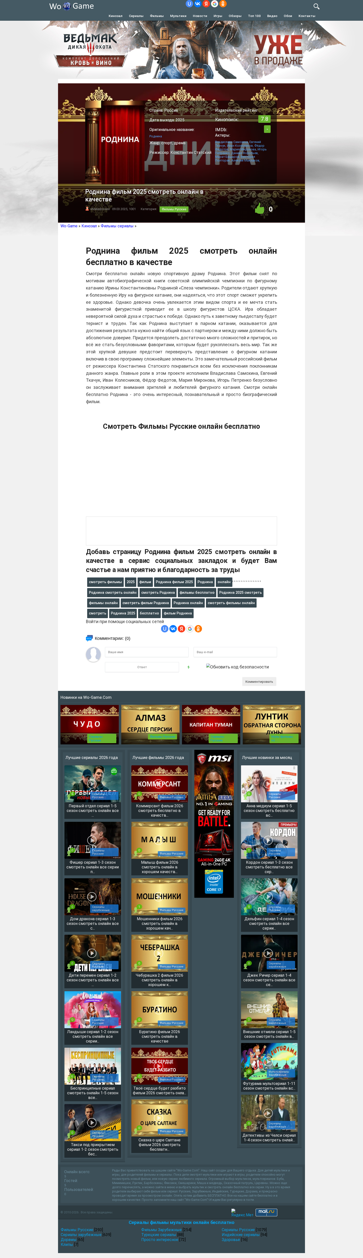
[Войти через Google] (214, 3)
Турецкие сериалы (158, 1234)
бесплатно (149, 613)
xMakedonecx (100, 209)
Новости (200, 16)
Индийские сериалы (241, 1234)
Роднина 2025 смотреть (240, 592)
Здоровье (231, 1239)
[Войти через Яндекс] (206, 3)
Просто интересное (159, 1239)
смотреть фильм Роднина (145, 603)
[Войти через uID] (189, 3)
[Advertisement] (181, 476)
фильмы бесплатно (197, 592)
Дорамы (69, 1239)
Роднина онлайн (188, 603)
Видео (272, 16)
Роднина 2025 (123, 613)
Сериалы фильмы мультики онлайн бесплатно (181, 1222)
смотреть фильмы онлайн (231, 603)
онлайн (224, 582)
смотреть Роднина (158, 592)
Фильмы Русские (174, 209)
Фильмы (157, 16)
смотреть (97, 613)
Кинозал (115, 16)
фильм (145, 582)
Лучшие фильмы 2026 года (158, 757)
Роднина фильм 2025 (174, 582)
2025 (131, 582)
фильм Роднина (178, 613)
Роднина (205, 582)
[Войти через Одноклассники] (223, 3)
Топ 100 (254, 16)
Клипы (67, 1244)
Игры (218, 16)
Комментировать (259, 681)
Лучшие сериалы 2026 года (91, 757)
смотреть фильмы (105, 582)
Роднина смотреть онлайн (113, 592)
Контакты (307, 16)
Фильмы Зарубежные (161, 1229)
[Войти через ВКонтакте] (198, 3)
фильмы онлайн (103, 603)
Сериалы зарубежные (81, 1234)
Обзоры (235, 16)
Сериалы (136, 16)
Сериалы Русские (96, 738)
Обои (288, 16)
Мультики (178, 16)
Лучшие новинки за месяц (267, 757)
